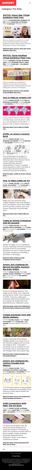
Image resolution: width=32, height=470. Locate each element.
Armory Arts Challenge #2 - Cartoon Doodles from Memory (16, 363)
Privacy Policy (16, 456)
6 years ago (26, 102)
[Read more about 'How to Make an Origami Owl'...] (17, 110)
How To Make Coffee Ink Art (16, 181)
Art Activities (23, 22)
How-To (21, 62)
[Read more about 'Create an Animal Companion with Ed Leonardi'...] (17, 237)
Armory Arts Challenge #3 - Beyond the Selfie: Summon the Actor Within (16, 267)
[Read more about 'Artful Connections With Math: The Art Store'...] (17, 418)
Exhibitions (24, 20)
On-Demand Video (14, 20)
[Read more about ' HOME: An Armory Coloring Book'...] (17, 149)
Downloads (15, 62)
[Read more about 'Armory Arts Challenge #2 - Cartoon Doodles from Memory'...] (17, 380)
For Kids (18, 60)
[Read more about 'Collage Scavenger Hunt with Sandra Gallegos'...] (17, 332)
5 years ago (11, 23)
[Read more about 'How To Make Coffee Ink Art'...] (17, 193)
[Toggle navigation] (30, 2)
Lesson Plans (15, 22)
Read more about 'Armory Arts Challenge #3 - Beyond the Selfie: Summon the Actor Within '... (17, 308)
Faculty (5, 185)
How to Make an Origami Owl (17, 98)
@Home (11, 100)
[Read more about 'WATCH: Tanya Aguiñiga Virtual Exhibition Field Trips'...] (17, 74)
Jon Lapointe (24, 64)
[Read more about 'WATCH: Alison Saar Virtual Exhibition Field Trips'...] (17, 32)
